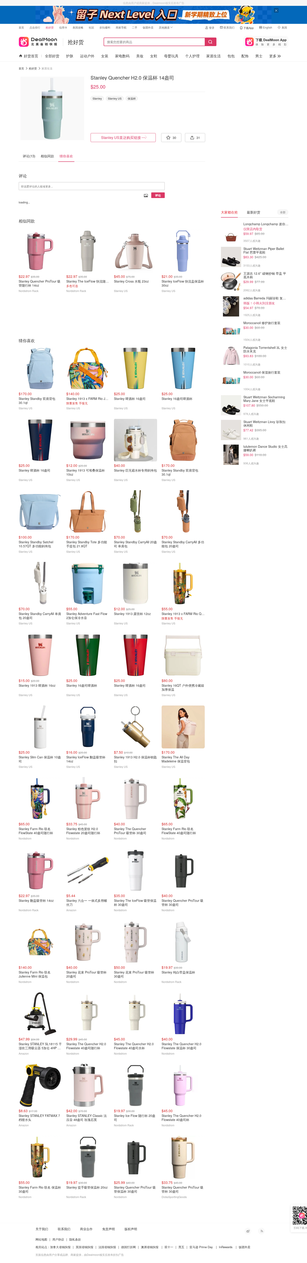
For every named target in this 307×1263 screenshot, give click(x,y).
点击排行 (34, 27)
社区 (91, 27)
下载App (248, 28)
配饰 (245, 55)
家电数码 (122, 55)
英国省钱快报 (84, 1247)
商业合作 (86, 1229)
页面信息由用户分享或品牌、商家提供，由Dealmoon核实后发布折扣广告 (80, 1254)
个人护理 (192, 55)
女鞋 (153, 55)
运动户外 (87, 55)
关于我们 (42, 1229)
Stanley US (115, 98)
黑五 (181, 1247)
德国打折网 (128, 1247)
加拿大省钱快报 (60, 1247)
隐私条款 (75, 1239)
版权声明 (131, 1229)
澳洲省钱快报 (149, 1247)
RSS (261, 1231)
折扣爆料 (105, 27)
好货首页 (31, 55)
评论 (158, 195)
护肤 (69, 55)
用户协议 (58, 1239)
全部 (282, 212)
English (267, 27)
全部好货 (52, 55)
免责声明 (108, 1229)
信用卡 (63, 27)
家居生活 (213, 55)
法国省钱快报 (107, 1247)
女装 (104, 55)
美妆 (139, 55)
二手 (134, 27)
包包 (231, 55)
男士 (259, 55)
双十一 (169, 1247)
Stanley (97, 98)
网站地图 (41, 1239)
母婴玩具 (171, 55)
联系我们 (229, 27)
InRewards (226, 1247)
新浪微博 (248, 1231)
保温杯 (132, 98)
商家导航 (121, 27)
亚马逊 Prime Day (201, 1247)
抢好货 (50, 27)
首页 (21, 27)
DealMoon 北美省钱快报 (38, 40)
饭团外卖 (148, 27)
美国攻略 (78, 27)
